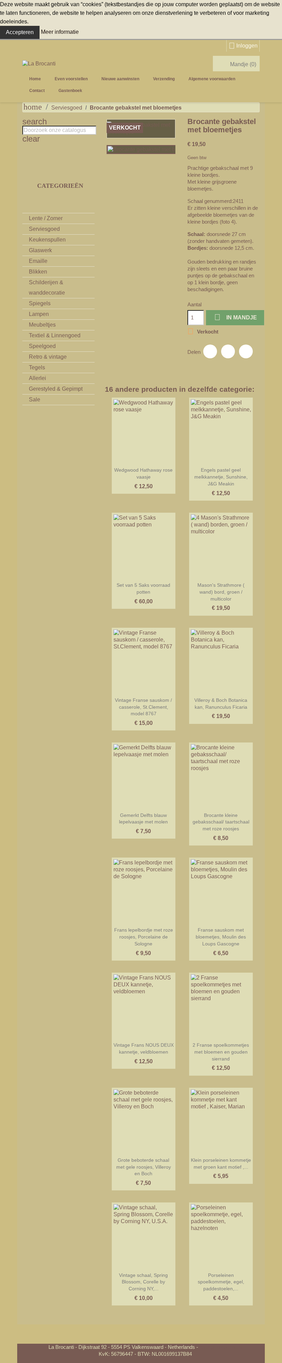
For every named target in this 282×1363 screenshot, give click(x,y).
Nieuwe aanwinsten (120, 78)
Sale (34, 399)
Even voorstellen (71, 78)
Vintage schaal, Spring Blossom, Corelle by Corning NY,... (143, 1282)
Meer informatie (60, 32)
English (106, 90)
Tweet (228, 351)
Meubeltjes (42, 325)
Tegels (37, 367)
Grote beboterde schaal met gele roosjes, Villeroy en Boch (143, 1167)
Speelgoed (42, 346)
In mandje (235, 317)
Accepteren (20, 32)
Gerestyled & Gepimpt (56, 389)
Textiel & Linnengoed (54, 335)
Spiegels (40, 303)
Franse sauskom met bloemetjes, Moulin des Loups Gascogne (221, 936)
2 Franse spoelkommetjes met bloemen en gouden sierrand (221, 1052)
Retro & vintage (48, 357)
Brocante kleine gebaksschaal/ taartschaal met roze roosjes (221, 822)
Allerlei (37, 378)
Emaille (38, 261)
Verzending (164, 78)
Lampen (39, 314)
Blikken (38, 272)
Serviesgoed (44, 229)
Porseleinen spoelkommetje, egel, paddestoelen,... (221, 1282)
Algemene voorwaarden (211, 78)
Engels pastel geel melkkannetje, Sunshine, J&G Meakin (221, 476)
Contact (37, 90)
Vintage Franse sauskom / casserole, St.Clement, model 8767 (143, 707)
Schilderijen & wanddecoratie (47, 287)
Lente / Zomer (46, 218)
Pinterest (246, 351)
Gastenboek (70, 90)
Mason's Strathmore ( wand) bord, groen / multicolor (221, 592)
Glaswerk (40, 250)
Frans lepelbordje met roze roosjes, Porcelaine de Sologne (143, 936)
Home (35, 78)
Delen (210, 351)
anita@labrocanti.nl (220, 1347)
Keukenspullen (47, 240)
